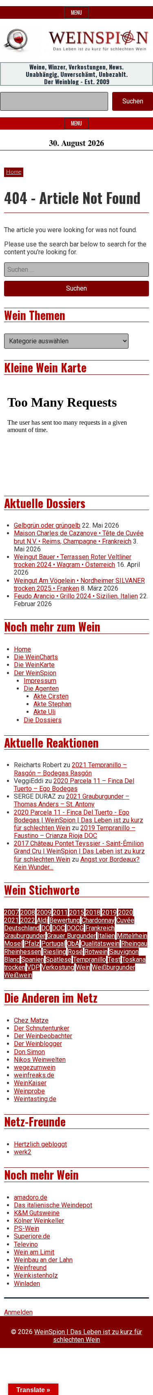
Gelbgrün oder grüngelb (47, 525)
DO (45, 928)
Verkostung (58, 967)
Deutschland (22, 928)
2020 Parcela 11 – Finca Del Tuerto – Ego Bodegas (74, 785)
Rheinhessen (22, 952)
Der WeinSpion (35, 673)
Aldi (42, 920)
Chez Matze (31, 1020)
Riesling (54, 952)
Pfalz (32, 943)
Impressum (40, 681)
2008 (27, 912)
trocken (14, 967)
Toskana (134, 959)
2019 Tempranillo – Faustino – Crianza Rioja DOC (74, 832)
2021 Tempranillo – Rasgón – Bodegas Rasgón (70, 769)
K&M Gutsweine (37, 1213)
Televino (26, 1244)
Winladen (27, 1284)
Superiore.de (32, 1236)
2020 (125, 912)
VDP (33, 967)
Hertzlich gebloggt (40, 1144)
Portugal (53, 943)
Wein (83, 967)
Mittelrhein (132, 936)
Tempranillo (89, 959)
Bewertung (64, 920)
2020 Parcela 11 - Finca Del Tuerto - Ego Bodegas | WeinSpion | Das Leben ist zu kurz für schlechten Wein (78, 820)
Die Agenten (41, 688)
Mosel (13, 943)
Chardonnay (98, 920)
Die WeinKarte (34, 665)
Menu (76, 12)
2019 (109, 912)
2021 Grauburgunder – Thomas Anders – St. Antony (71, 800)
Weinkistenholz (36, 1275)
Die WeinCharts (36, 657)
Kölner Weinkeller (39, 1221)
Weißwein (18, 975)
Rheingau (134, 943)
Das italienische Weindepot (53, 1205)
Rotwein (96, 952)
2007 (11, 912)
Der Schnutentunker (41, 1028)
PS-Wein (26, 1228)
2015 (76, 912)
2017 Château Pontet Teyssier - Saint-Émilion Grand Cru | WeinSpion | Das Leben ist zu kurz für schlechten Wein (79, 851)
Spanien (32, 959)
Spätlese (58, 959)
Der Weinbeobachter (43, 1036)
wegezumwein (34, 1067)
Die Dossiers (43, 720)
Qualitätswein (100, 943)
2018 (93, 912)
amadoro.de (30, 1197)
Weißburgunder (113, 967)
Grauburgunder (24, 936)
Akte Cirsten (51, 696)
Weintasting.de (35, 1099)
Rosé (75, 952)
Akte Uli (44, 712)
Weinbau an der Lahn (43, 1260)
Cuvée (125, 920)
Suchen (132, 101)
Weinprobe (29, 1091)
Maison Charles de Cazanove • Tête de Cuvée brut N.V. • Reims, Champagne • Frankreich (79, 537)
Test (114, 959)
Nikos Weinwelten (40, 1060)
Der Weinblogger (38, 1044)
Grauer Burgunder (71, 936)
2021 (11, 920)
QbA (73, 943)
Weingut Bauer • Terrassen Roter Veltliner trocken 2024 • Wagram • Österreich (72, 561)
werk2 (22, 1152)
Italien (106, 936)
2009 (44, 912)
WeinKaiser (30, 1083)
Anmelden (18, 1312)
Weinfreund (30, 1268)
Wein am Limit (34, 1252)
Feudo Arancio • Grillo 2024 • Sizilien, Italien (76, 596)
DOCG (75, 928)
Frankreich (100, 928)
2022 (27, 920)
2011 (60, 912)
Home (13, 172)
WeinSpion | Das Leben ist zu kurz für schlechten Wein (88, 1335)
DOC (58, 928)
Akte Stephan (52, 704)
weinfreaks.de (34, 1075)
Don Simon (29, 1052)
